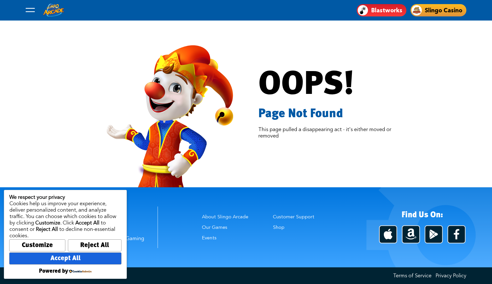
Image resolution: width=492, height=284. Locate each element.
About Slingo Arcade (225, 216)
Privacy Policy (451, 275)
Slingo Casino (443, 10)
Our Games (214, 227)
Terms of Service (412, 275)
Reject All (94, 245)
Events (209, 237)
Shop (278, 227)
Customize (37, 245)
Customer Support (293, 216)
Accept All (65, 258)
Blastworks (386, 10)
